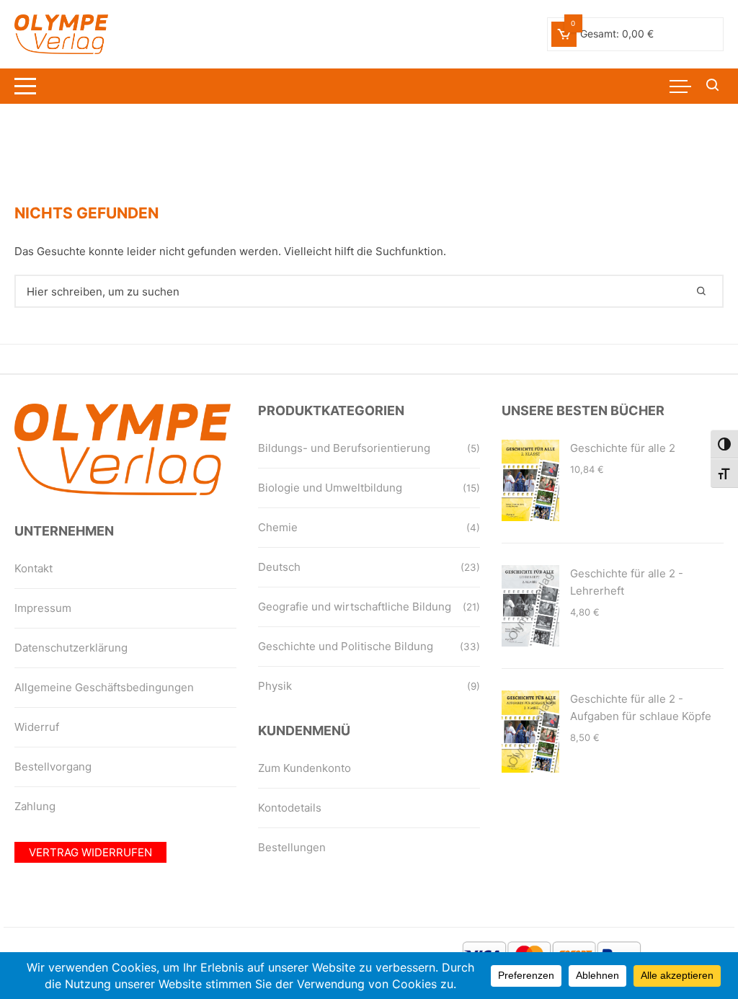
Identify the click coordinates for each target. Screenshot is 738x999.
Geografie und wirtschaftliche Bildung (354, 606)
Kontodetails (289, 807)
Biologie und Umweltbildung (330, 487)
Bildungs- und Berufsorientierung (344, 448)
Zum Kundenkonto (304, 768)
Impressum (42, 608)
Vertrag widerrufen (90, 852)
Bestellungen (292, 847)
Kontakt (33, 568)
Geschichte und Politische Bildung (345, 646)
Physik (275, 686)
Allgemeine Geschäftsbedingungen (104, 687)
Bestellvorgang (53, 766)
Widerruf (36, 727)
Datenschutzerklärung (71, 647)
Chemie (278, 527)
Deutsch (279, 567)
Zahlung (34, 806)
